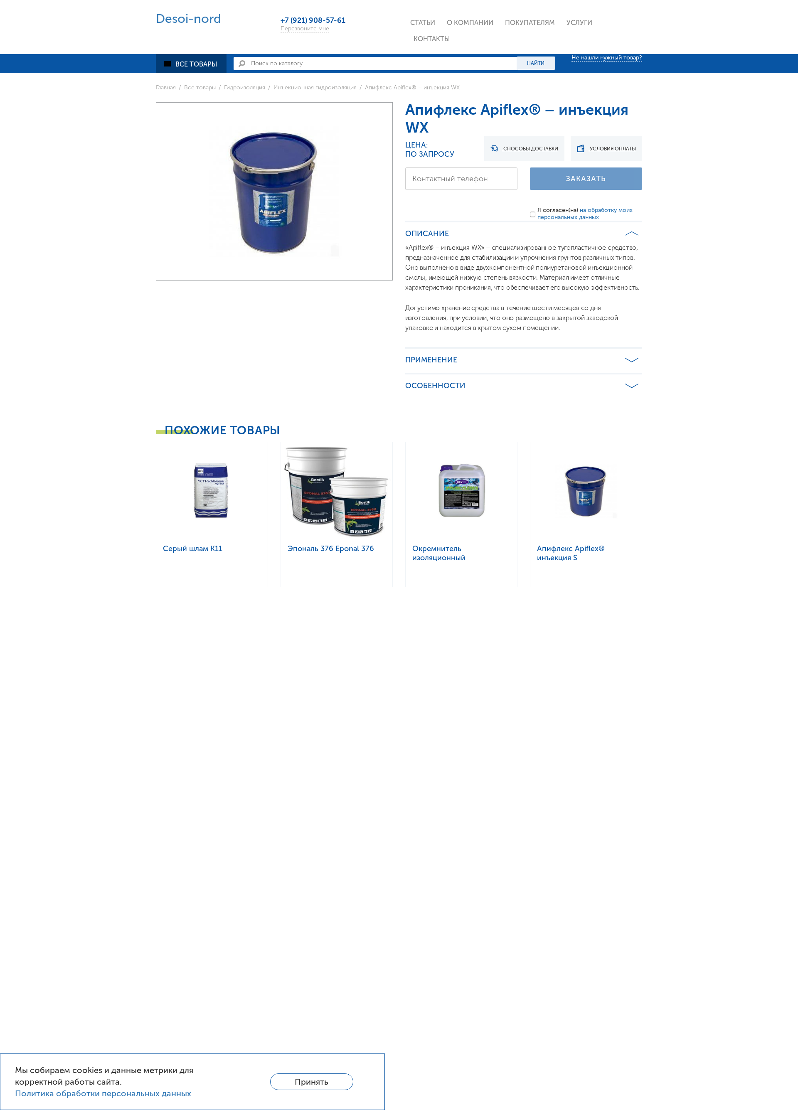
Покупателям (530, 23)
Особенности (435, 385)
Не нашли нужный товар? (606, 57)
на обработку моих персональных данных (585, 214)
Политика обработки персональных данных (103, 1093)
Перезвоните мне (305, 28)
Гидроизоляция (244, 87)
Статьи (422, 23)
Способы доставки (530, 149)
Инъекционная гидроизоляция (315, 87)
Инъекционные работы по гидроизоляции (613, 52)
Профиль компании (483, 43)
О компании (470, 23)
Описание (427, 233)
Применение (431, 359)
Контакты (432, 39)
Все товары (196, 64)
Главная (166, 87)
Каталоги (524, 43)
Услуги (579, 23)
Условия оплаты (612, 149)
